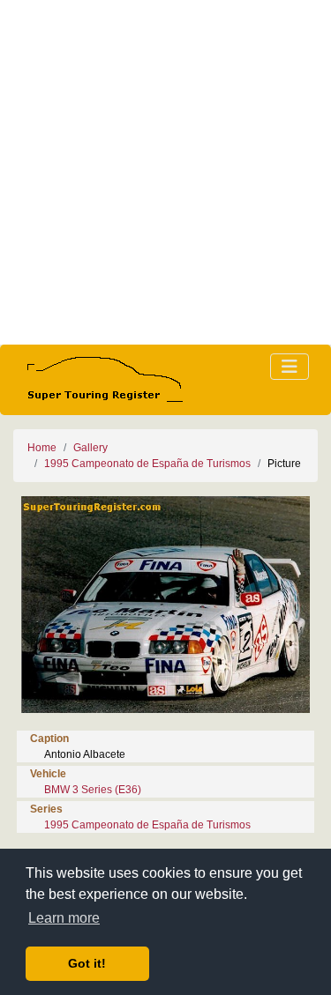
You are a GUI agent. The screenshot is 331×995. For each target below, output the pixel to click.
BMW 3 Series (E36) (92, 789)
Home (41, 448)
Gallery (90, 448)
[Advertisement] (165, 172)
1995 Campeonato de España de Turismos (147, 463)
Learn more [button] (64, 917)
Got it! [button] (87, 963)
